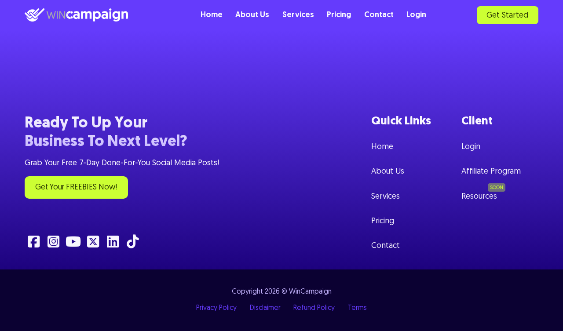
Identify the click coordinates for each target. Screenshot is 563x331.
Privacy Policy (216, 308)
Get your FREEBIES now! (76, 187)
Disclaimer (265, 308)
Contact (379, 15)
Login (416, 15)
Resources (479, 196)
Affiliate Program (491, 171)
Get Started (507, 15)
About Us (252, 15)
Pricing (339, 15)
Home (212, 15)
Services (298, 15)
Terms (357, 308)
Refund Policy (314, 308)
